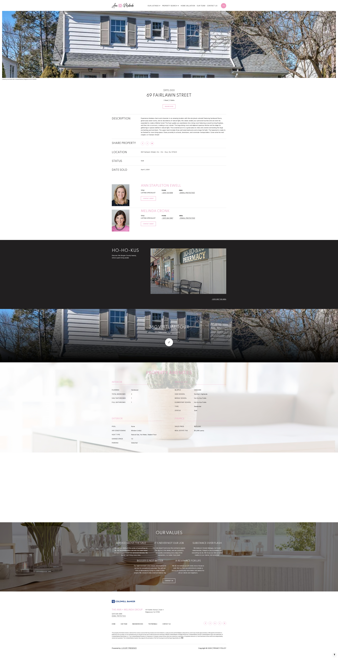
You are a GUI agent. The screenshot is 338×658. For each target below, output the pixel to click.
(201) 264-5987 (168, 218)
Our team (124, 624)
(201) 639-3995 (117, 614)
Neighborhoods (137, 624)
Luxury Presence (129, 648)
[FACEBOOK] (205, 623)
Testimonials (152, 624)
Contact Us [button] (169, 580)
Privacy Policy (219, 648)
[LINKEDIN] (215, 623)
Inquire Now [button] (169, 106)
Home (113, 624)
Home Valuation (188, 6)
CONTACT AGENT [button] (148, 198)
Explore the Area (219, 299)
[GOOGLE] (224, 623)
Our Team (201, 6)
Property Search (169, 6)
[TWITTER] (219, 623)
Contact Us (166, 624)
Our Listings (153, 6)
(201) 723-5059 (168, 193)
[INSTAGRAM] (210, 623)
